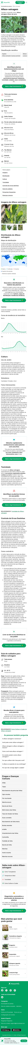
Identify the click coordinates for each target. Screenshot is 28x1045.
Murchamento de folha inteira (11, 821)
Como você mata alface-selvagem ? (12, 751)
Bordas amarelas (7, 825)
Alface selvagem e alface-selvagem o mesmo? (13, 746)
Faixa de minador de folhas (10, 814)
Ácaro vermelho (6, 817)
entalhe (4, 829)
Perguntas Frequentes (6, 1020)
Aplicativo (18, 1006)
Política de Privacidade (7, 1012)
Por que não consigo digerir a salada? (13, 767)
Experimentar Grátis (20, 2)
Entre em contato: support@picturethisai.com (13, 1023)
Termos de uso (18, 1012)
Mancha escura (6, 802)
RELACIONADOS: (12, 512)
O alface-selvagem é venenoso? (11, 738)
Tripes (4, 786)
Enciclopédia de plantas (6, 6)
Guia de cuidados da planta (8, 1006)
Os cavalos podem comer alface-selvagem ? (12, 755)
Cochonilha (5, 837)
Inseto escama (6, 852)
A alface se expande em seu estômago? (14, 764)
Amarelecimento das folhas (10, 833)
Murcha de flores (7, 806)
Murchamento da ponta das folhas (12, 790)
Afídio (4, 783)
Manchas (4, 848)
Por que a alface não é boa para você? (13, 760)
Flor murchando (6, 798)
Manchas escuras (7, 856)
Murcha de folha (7, 845)
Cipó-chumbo (6, 794)
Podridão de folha (7, 841)
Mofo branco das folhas (9, 810)
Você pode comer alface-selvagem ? (13, 742)
